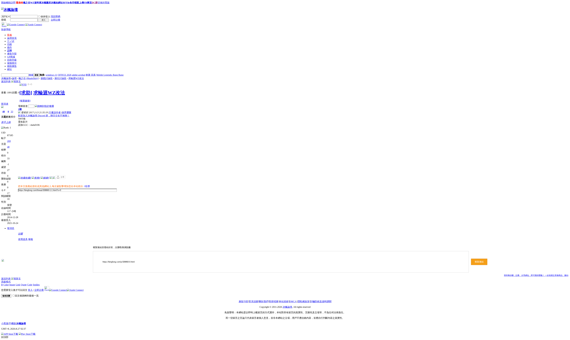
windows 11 (51, 75)
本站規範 (284, 301)
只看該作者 (55, 112)
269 (9, 141)
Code (29, 284)
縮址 (9, 69)
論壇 (12, 38)
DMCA (292, 301)
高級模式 (6, 281)
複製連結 (479, 262)
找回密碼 (55, 16)
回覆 (20, 234)
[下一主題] (31, 84)
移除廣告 (12, 66)
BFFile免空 (68, 2)
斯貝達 (4, 104)
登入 (30, 290)
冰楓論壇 (6, 78)
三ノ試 (10, 41)
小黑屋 (4, 323)
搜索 (31, 75)
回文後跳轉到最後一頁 (27, 295)
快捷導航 (6, 29)
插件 (9, 47)
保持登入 (45, 16)
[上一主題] (28, 84)
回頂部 (4, 337)
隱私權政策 (303, 301)
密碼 (3, 20)
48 (3, 111)
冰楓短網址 (57, 2)
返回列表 (6, 81)
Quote (24, 284)
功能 (9, 44)
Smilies (36, 284)
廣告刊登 (12, 53)
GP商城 (11, 57)
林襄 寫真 (91, 75)
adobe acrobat (78, 75)
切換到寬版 (104, 2)
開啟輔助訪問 (8, 2)
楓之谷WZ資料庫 (32, 2)
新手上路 (6, 122)
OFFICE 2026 (64, 75)
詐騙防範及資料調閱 (320, 301)
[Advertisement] (67, 149)
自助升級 (12, 60)
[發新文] (16, 81)
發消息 (10, 228)
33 (12, 111)
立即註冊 (55, 20)
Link (18, 284)
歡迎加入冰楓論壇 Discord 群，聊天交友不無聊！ (43, 115)
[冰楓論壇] (9, 10)
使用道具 (23, 239)
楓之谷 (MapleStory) (29, 78)
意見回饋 (253, 301)
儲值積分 (12, 63)
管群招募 (273, 301)
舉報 (30, 239)
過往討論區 (60, 78)
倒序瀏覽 (66, 112)
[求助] (25, 92)
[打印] (23, 84)
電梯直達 (23, 106)
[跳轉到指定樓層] (44, 106)
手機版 (12, 323)
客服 (9, 35)
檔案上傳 (79, 2)
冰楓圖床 (46, 2)
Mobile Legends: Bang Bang (110, 75)
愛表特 (19, 2)
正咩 (9, 50)
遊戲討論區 (47, 78)
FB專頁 (88, 2)
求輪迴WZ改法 (76, 78)
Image (12, 284)
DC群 (95, 2)
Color (6, 284)
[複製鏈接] (24, 100)
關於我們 (263, 301)
